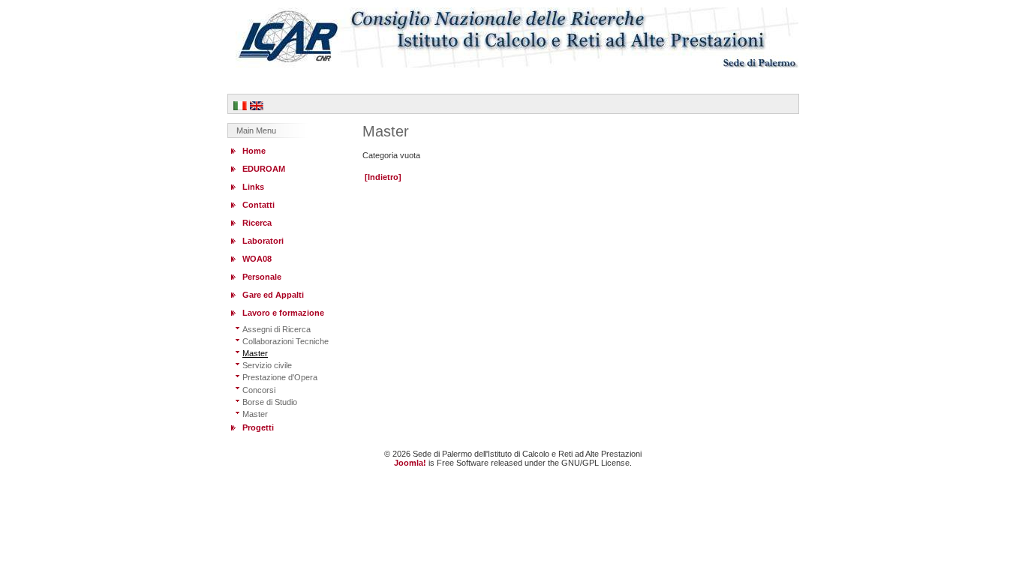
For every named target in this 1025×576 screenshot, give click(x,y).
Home (254, 150)
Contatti (258, 204)
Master (255, 353)
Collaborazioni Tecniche (285, 341)
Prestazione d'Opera (279, 377)
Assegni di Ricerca (276, 329)
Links (253, 186)
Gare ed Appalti (273, 294)
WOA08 (257, 258)
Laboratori (263, 240)
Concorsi (258, 390)
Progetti (258, 427)
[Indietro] (383, 177)
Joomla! (410, 462)
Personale (261, 276)
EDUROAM (263, 168)
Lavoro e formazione (283, 312)
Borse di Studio (269, 402)
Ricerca (257, 222)
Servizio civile (267, 365)
